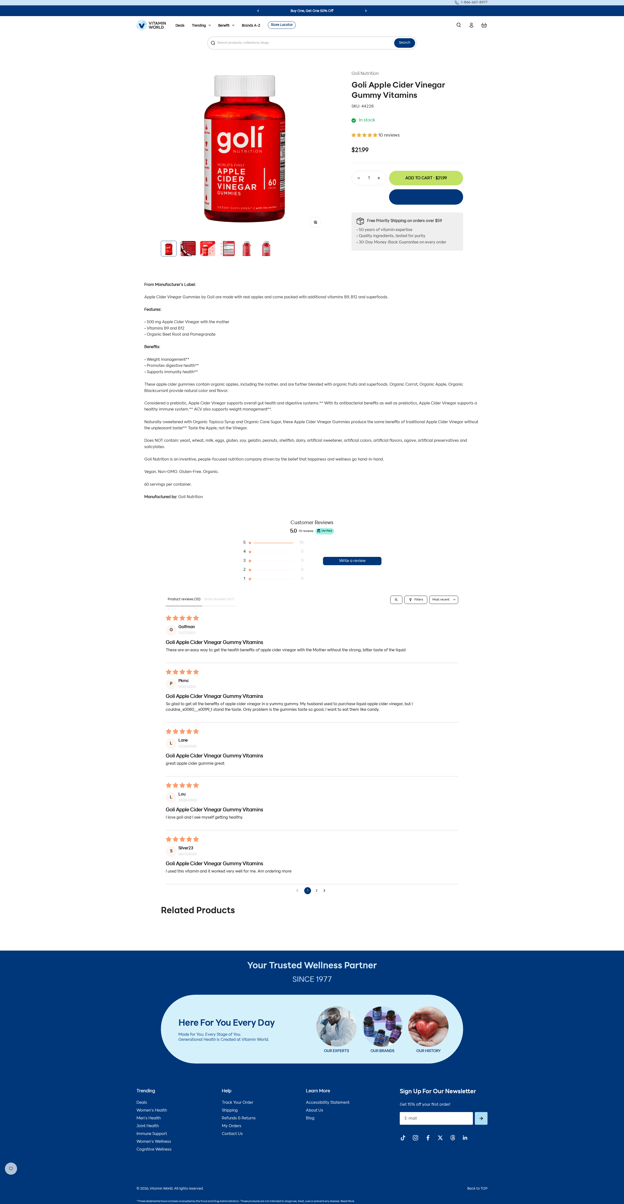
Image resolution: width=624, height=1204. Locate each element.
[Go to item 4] (227, 248)
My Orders (231, 1126)
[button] (364, 135)
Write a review (352, 561)
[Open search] (396, 600)
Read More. (348, 1201)
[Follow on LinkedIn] (465, 1137)
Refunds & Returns (239, 1118)
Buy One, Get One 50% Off (312, 11)
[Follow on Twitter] (440, 1137)
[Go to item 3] (207, 248)
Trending (199, 26)
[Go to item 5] (246, 248)
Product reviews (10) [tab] (184, 599)
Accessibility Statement (328, 1103)
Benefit (224, 26)
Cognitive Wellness (154, 1150)
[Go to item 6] (266, 248)
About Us (314, 1111)
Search (404, 43)
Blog (310, 1118)
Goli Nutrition (365, 74)
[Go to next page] (326, 890)
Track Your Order (237, 1103)
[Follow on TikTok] (403, 1137)
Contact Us (232, 1134)
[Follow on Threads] (452, 1137)
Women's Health (151, 1111)
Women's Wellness (153, 1142)
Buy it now (426, 197)
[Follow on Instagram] (415, 1137)
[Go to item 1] (168, 248)
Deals (180, 26)
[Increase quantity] (379, 178)
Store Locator (282, 25)
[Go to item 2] (188, 248)
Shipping (230, 1111)
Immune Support (151, 1134)
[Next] (366, 11)
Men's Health (148, 1118)
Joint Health (147, 1126)
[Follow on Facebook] (428, 1137)
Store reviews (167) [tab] (219, 599)
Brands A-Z (251, 26)
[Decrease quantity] (359, 178)
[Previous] (258, 11)
